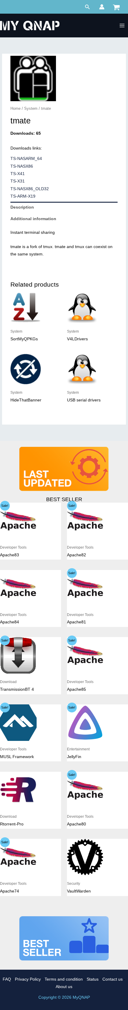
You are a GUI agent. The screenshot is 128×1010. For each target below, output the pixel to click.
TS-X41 (17, 173)
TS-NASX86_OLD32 (29, 189)
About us (64, 986)
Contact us (112, 979)
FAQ (7, 979)
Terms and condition (64, 979)
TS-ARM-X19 (22, 196)
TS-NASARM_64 (26, 158)
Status (93, 979)
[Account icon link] (101, 6)
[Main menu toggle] (122, 25)
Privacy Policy (28, 979)
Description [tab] (22, 207)
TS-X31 (17, 181)
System (31, 109)
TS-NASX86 (21, 166)
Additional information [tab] (33, 219)
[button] (87, 7)
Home (15, 109)
